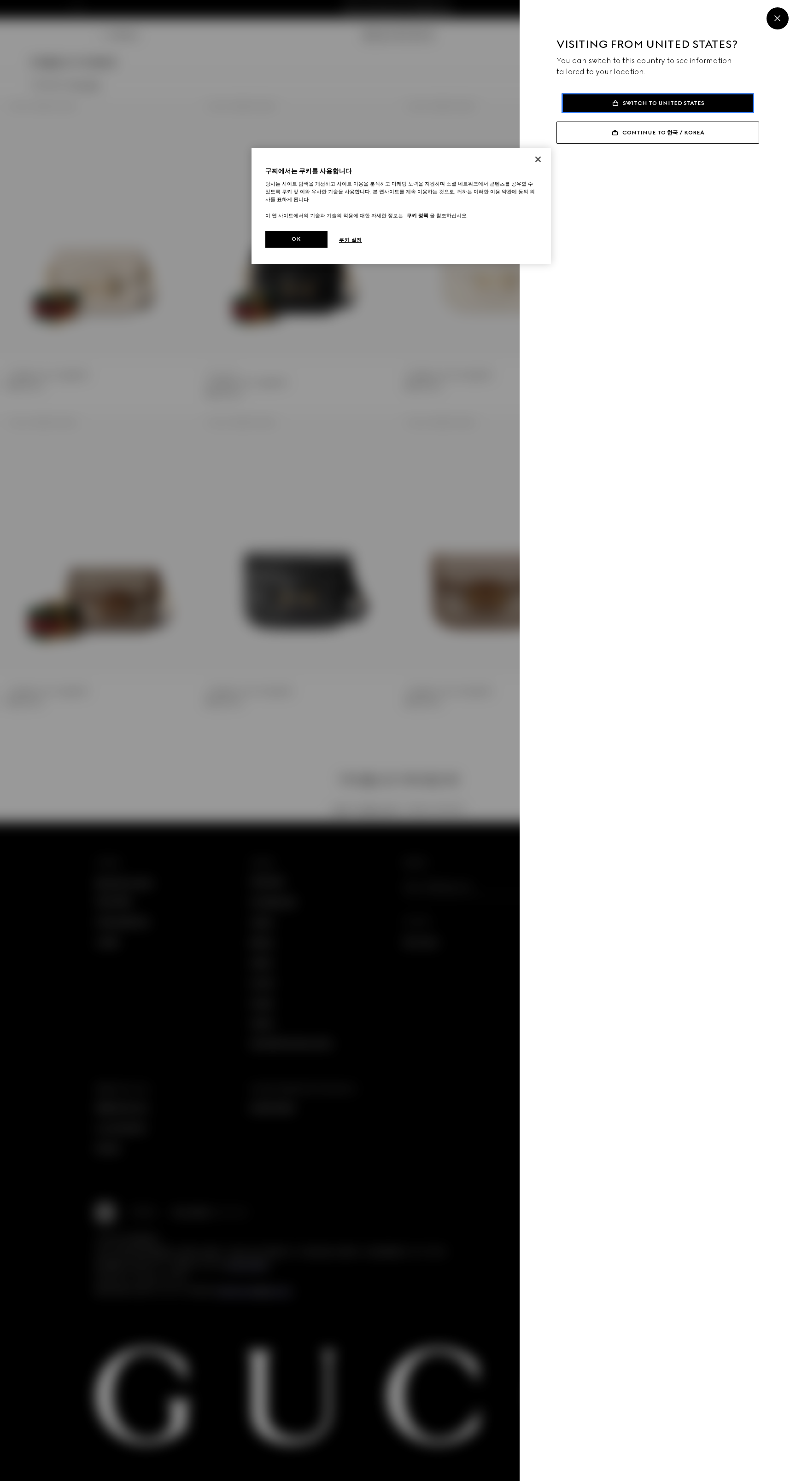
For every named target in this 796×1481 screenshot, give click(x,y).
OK (296, 239)
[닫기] (538, 159)
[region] (401, 206)
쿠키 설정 (350, 240)
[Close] (778, 18)
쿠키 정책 (417, 215)
